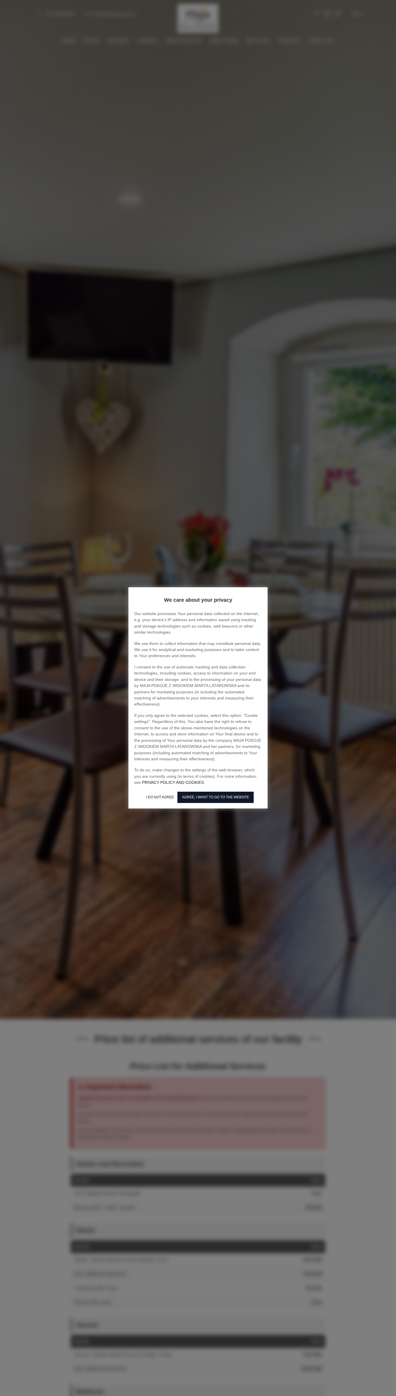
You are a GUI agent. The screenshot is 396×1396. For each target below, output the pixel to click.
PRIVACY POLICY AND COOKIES (173, 782)
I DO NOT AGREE (160, 797)
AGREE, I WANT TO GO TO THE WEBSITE (215, 797)
